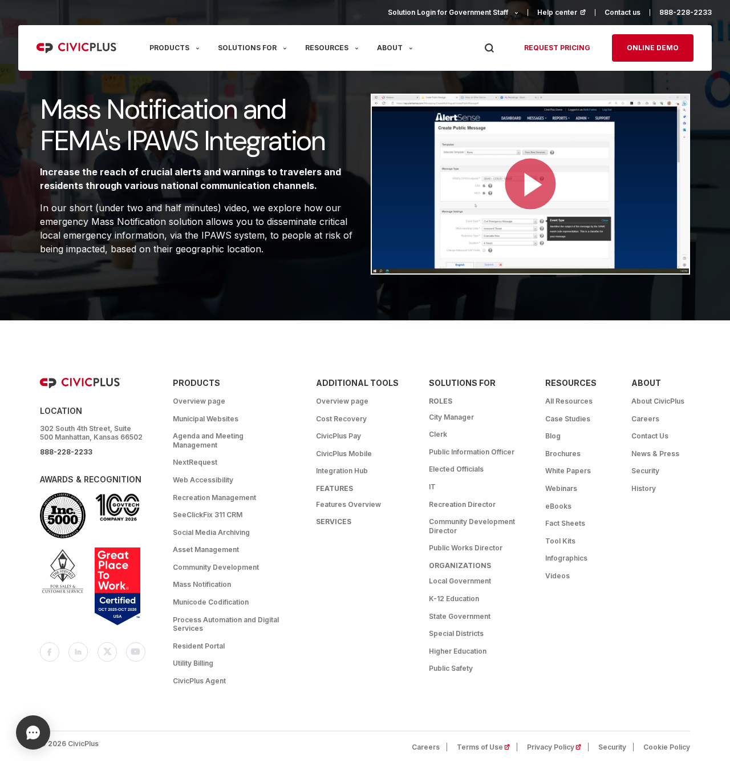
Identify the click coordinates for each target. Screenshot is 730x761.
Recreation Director (462, 504)
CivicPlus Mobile (344, 453)
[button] (530, 184)
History (643, 488)
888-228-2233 (685, 12)
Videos (557, 575)
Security (645, 470)
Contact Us (649, 436)
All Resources (569, 401)
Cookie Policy (666, 747)
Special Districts (456, 633)
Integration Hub (342, 470)
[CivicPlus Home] (76, 48)
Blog (553, 436)
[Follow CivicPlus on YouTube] (135, 652)
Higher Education (457, 651)
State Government (459, 616)
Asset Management (206, 549)
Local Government (460, 581)
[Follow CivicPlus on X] (107, 652)
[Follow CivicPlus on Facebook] (49, 652)
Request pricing (557, 47)
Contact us (622, 12)
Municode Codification (211, 602)
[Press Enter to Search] (489, 48)
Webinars (561, 488)
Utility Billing (193, 663)
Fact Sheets (565, 523)
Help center (566, 12)
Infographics (566, 558)
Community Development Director (472, 526)
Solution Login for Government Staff (448, 12)
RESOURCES (326, 48)
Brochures (563, 453)
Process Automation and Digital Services (226, 624)
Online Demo (653, 47)
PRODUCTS (169, 48)
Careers (645, 418)
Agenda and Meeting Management (208, 440)
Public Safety (451, 668)
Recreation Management (214, 497)
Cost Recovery (341, 418)
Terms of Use (487, 747)
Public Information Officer (471, 452)
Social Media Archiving (211, 532)
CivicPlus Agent (199, 681)
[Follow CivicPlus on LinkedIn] (78, 652)
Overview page (199, 401)
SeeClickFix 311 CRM (207, 514)
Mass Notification (202, 584)
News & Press (655, 453)
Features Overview (348, 504)
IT (432, 486)
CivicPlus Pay (338, 436)
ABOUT (390, 48)
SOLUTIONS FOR (247, 48)
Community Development (216, 567)
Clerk (438, 434)
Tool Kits (560, 541)
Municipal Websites (205, 418)
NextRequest (195, 462)
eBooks (558, 506)
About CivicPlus (657, 401)
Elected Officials (456, 469)
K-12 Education (454, 598)
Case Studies (567, 418)
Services (333, 521)
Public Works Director (465, 547)
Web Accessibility (203, 480)
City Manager (451, 417)
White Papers (568, 470)
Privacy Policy (558, 747)
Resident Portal (199, 646)
